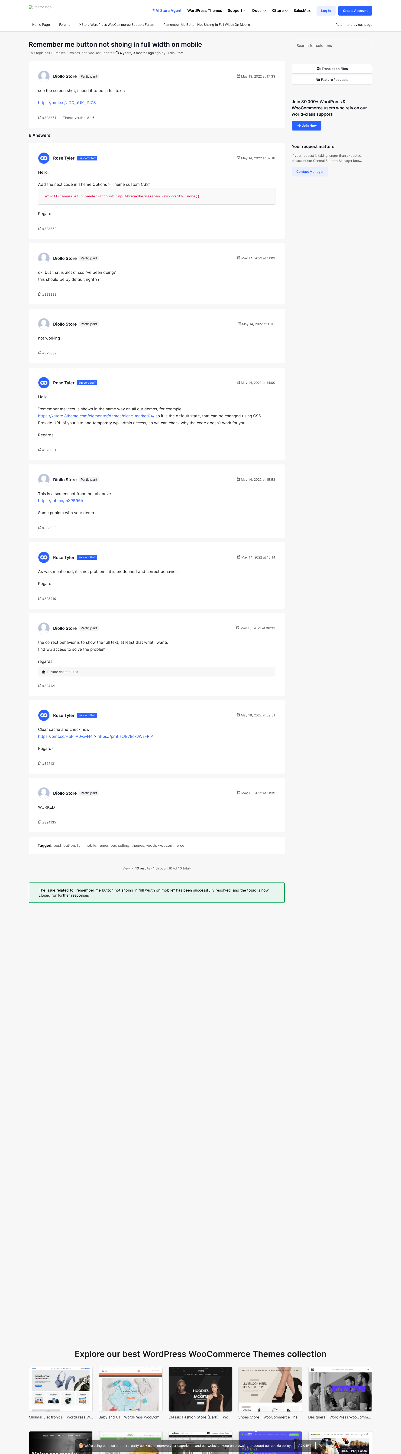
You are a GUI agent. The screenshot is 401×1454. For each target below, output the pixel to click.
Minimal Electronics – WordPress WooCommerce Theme (61, 1417)
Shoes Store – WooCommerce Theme (270, 1417)
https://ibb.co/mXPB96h (60, 500)
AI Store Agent (168, 10)
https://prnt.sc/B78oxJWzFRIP (125, 736)
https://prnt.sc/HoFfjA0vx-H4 (65, 736)
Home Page (40, 24)
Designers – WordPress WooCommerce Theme (340, 1417)
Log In (326, 11)
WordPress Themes (204, 10)
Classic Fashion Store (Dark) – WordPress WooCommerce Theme (200, 1417)
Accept (304, 1445)
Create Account (355, 11)
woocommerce (171, 845)
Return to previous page (354, 24)
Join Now (309, 125)
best (57, 845)
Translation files (335, 69)
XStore (278, 10)
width (151, 845)
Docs (257, 10)
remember (107, 845)
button (69, 845)
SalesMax (302, 10)
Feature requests (334, 80)
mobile (90, 845)
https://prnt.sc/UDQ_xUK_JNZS (67, 102)
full (79, 845)
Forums (64, 24)
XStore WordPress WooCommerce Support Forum (116, 24)
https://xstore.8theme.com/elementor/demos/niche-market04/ (96, 416)
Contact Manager (310, 171)
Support (235, 10)
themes (137, 845)
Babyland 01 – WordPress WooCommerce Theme (131, 1417)
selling (123, 845)
